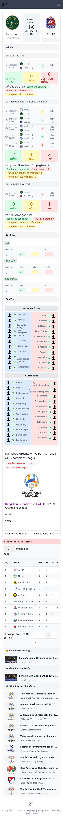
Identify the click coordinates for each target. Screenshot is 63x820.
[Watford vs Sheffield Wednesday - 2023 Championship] (11, 791)
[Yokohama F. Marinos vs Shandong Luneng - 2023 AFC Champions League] (11, 738)
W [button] (47, 562)
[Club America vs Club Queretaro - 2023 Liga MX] (11, 770)
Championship (43, 761)
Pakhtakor (32, 708)
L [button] (57, 562)
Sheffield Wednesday (38, 793)
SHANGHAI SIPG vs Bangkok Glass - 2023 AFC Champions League (45, 533)
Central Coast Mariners (31, 730)
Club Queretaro (40, 772)
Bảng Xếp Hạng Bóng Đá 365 (35, 810)
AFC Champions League (49, 708)
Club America (26, 772)
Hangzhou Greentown (18, 504)
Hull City (32, 761)
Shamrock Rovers (28, 751)
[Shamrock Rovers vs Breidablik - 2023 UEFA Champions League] (11, 748)
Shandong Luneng (49, 740)
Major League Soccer (51, 783)
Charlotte (25, 783)
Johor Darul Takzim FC (52, 730)
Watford (24, 761)
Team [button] (17, 562)
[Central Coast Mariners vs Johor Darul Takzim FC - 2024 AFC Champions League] (11, 727)
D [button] (53, 562)
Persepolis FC (40, 719)
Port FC (40, 504)
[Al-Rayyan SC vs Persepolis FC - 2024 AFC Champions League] (11, 716)
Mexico (32, 662)
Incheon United (47, 698)
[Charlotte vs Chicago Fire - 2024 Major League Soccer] (11, 780)
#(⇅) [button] (8, 562)
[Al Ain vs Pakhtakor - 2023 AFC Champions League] (11, 706)
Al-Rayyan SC (26, 719)
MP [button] (41, 562)
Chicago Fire (35, 783)
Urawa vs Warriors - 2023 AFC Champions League (18, 533)
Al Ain (23, 708)
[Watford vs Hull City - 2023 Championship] (11, 759)
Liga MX (23, 662)
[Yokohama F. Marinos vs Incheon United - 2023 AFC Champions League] (11, 695)
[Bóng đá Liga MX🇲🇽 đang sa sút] (11, 660)
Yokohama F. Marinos (30, 698)
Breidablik (41, 751)
